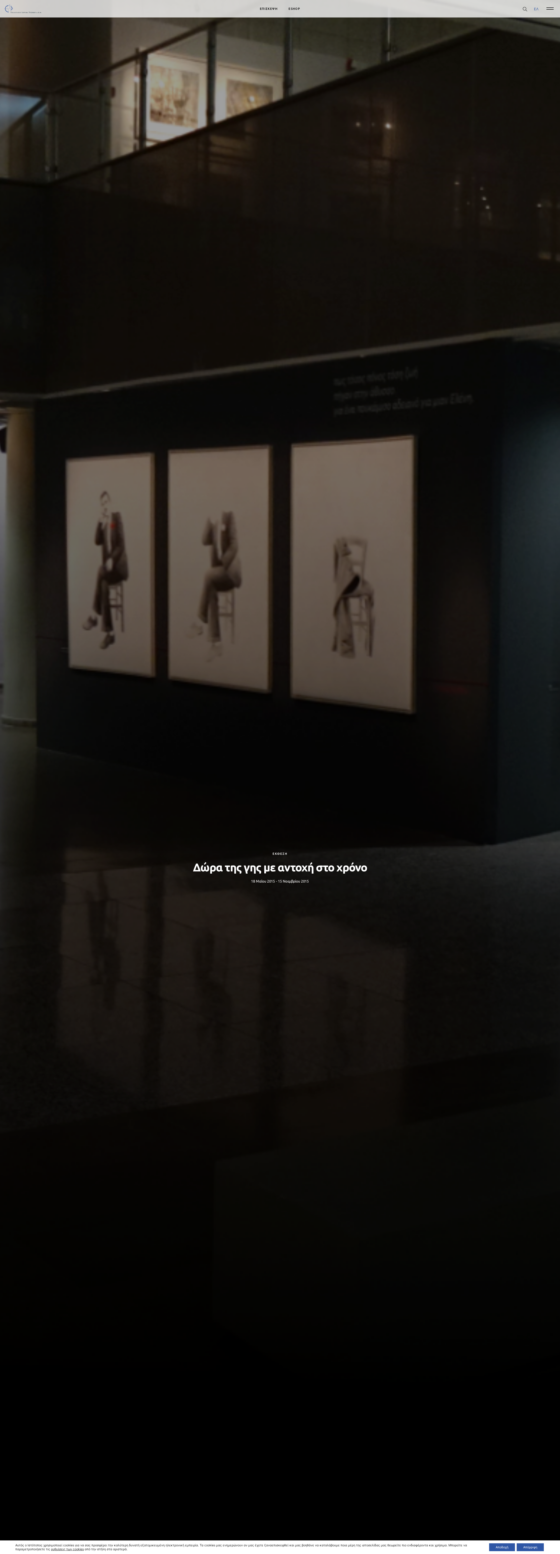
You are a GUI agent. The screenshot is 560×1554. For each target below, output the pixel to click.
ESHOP (294, 8)
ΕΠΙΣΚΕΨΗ (269, 8)
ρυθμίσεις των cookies (67, 1549)
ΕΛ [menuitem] (536, 9)
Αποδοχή (502, 1547)
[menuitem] (536, 9)
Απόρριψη (530, 1547)
